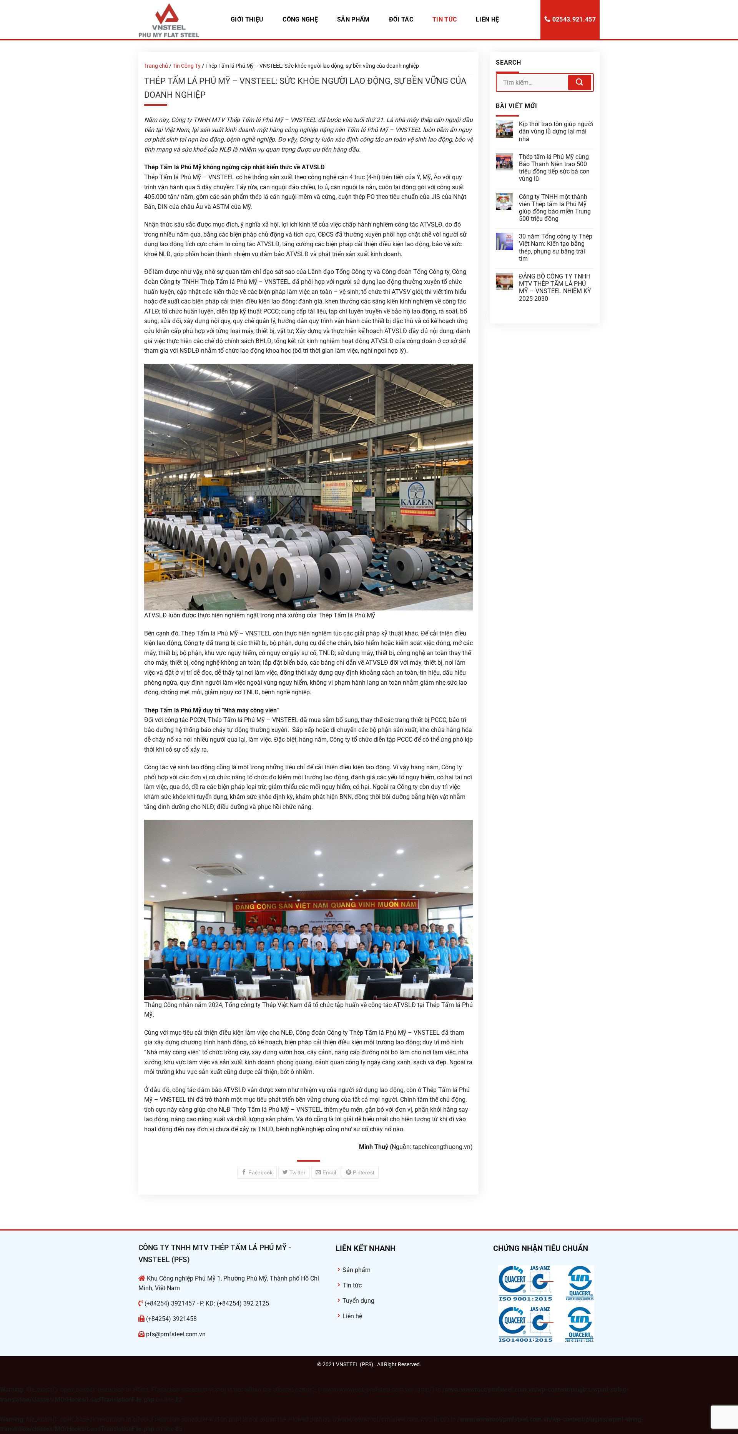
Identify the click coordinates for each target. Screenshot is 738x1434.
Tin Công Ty (187, 66)
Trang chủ (156, 66)
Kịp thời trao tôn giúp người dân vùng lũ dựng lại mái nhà (556, 131)
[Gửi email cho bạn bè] (325, 1172)
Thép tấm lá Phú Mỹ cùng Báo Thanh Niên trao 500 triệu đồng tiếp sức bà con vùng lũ (554, 168)
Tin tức (444, 19)
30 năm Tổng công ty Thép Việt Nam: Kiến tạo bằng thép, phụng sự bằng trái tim (555, 247)
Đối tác (401, 19)
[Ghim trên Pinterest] (360, 1172)
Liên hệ (487, 19)
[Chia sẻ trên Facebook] (257, 1172)
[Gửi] (579, 82)
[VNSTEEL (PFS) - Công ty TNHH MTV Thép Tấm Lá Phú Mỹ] (176, 19)
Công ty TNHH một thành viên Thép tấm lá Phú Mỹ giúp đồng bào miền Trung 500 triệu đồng (555, 208)
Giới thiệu (247, 19)
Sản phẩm (353, 19)
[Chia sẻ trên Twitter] (294, 1172)
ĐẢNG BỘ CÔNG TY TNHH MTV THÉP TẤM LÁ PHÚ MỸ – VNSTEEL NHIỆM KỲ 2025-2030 (555, 287)
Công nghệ (300, 19)
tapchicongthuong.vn (441, 1147)
